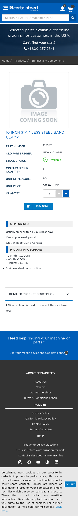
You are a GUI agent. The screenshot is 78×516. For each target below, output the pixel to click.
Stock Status (16, 160)
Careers (40, 387)
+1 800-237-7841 (40, 48)
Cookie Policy (40, 424)
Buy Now (42, 206)
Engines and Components (48, 60)
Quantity (13, 193)
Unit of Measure (18, 178)
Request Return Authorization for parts (40, 450)
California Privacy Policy (40, 418)
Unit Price (13, 186)
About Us (41, 381)
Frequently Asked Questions (41, 444)
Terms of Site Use (41, 429)
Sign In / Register (62, 9)
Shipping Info (19, 224)
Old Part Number (19, 153)
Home (5, 60)
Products (20, 60)
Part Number (15, 146)
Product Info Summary (26, 249)
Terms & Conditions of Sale (41, 398)
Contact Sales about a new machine (40, 455)
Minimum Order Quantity (17, 170)
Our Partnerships (40, 392)
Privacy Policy (40, 413)
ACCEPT (70, 484)
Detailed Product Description (31, 294)
